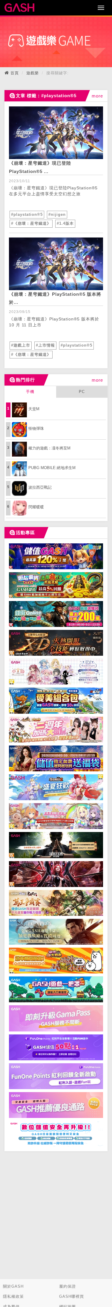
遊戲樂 (32, 73)
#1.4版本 (65, 223)
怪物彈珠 (36, 428)
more (97, 95)
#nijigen (57, 214)
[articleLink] (56, 132)
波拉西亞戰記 (40, 487)
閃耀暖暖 (36, 507)
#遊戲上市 (20, 345)
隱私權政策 (13, 1296)
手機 (30, 391)
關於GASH (13, 1286)
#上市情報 (45, 345)
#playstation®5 (27, 214)
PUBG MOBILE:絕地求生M (52, 467)
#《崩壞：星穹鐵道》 (31, 223)
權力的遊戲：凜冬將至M (49, 448)
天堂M (33, 409)
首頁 (14, 73)
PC (82, 391)
